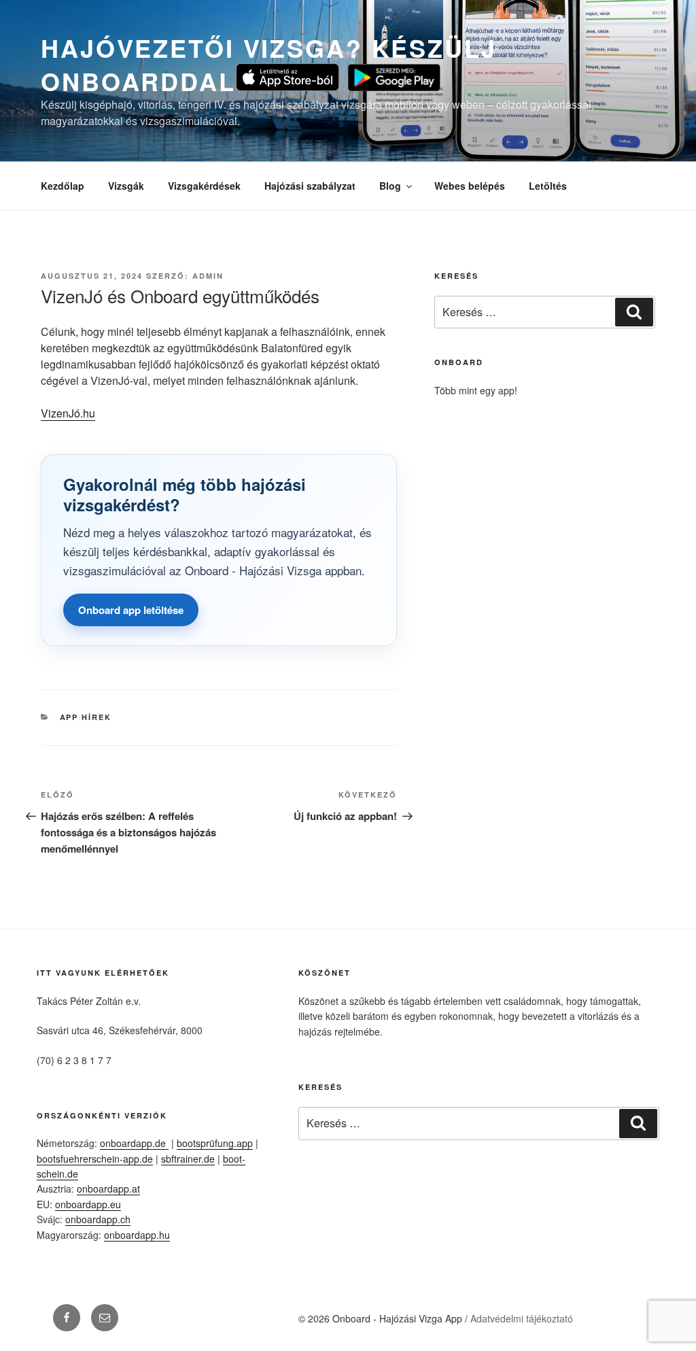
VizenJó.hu (68, 413)
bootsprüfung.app (215, 1143)
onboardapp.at (108, 1188)
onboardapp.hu (137, 1235)
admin (208, 276)
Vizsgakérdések (204, 185)
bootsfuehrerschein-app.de (95, 1158)
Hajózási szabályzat (309, 185)
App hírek (86, 717)
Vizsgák (126, 185)
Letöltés (548, 185)
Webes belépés (469, 185)
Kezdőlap (62, 185)
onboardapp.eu (88, 1204)
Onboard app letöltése (131, 609)
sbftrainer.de (188, 1158)
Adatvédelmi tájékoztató (521, 1318)
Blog (390, 185)
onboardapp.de (134, 1143)
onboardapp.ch (97, 1219)
